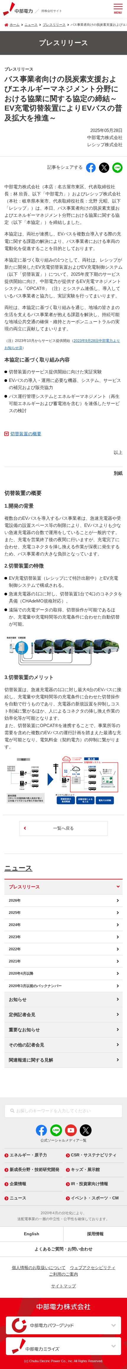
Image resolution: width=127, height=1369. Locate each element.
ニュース (18, 868)
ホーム (14, 24)
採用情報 (95, 1234)
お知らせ (18, 999)
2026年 (15, 900)
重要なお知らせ (24, 1029)
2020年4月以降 (21, 973)
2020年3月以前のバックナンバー (35, 986)
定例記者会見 (22, 1014)
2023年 (15, 937)
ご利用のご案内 (63, 1274)
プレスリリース (54, 24)
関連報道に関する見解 (31, 1060)
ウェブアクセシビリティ (92, 1268)
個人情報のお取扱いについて (39, 1268)
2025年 (15, 913)
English (31, 1234)
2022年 (15, 949)
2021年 (15, 961)
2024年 (15, 925)
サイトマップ (63, 1286)
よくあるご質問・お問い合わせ (63, 1249)
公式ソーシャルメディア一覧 (63, 1140)
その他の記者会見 (26, 1045)
